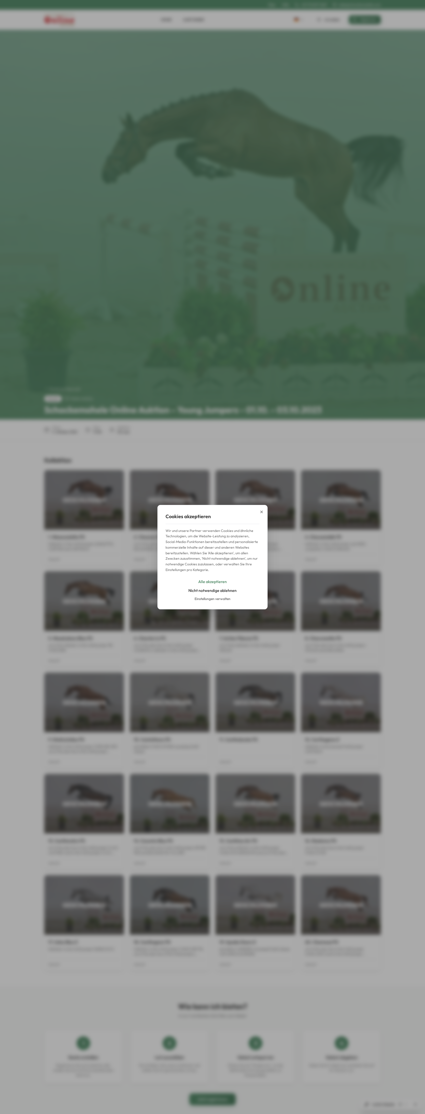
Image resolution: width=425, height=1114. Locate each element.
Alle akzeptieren (212, 581)
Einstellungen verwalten (212, 599)
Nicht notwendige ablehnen (212, 590)
